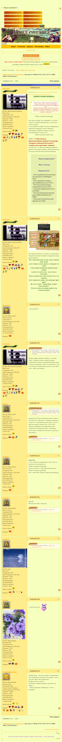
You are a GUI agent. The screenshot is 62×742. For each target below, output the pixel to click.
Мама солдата (9, 74)
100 (16, 81)
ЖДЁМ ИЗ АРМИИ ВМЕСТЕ (31, 26)
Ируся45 (5, 600)
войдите (50, 438)
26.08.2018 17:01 (35, 497)
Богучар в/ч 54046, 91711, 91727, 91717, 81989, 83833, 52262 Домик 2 (39, 94)
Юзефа (5, 404)
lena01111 (6, 539)
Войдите (18, 70)
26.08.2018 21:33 (35, 671)
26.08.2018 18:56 (35, 538)
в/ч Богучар (19, 74)
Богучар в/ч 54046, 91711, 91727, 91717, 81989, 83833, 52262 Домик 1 (46, 92)
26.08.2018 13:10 (35, 304)
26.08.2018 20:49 (35, 599)
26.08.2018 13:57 (35, 403)
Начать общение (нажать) (31, 58)
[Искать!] (60, 8)
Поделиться (29, 88)
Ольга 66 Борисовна (10, 672)
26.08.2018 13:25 (35, 343)
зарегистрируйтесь (29, 70)
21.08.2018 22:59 (35, 87)
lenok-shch (6, 88)
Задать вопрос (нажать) (31, 55)
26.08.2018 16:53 (35, 455)
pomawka (6, 456)
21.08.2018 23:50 (35, 218)
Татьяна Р (6, 305)
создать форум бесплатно (52, 729)
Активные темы (30, 50)
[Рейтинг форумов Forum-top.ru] (46, 64)
